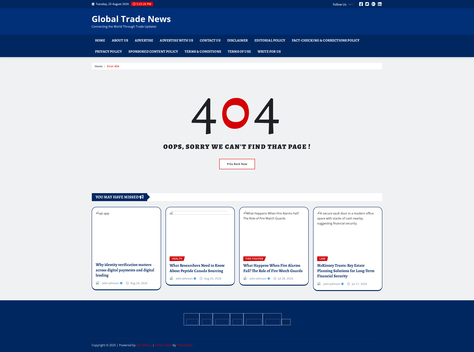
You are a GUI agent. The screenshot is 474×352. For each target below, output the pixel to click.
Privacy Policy (108, 51)
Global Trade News (131, 18)
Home (100, 40)
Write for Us (269, 51)
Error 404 (113, 66)
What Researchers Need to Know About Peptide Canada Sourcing (197, 268)
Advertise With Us (176, 40)
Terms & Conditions (203, 51)
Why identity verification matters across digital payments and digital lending (125, 270)
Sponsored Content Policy (153, 51)
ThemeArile (185, 345)
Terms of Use (239, 51)
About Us (120, 40)
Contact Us (210, 40)
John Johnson (110, 283)
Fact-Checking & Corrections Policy (325, 40)
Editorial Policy (269, 40)
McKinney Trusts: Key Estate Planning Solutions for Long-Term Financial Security (345, 271)
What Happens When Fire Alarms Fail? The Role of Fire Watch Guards (273, 268)
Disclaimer (237, 40)
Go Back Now (238, 164)
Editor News (163, 345)
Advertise (144, 40)
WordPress (144, 345)
